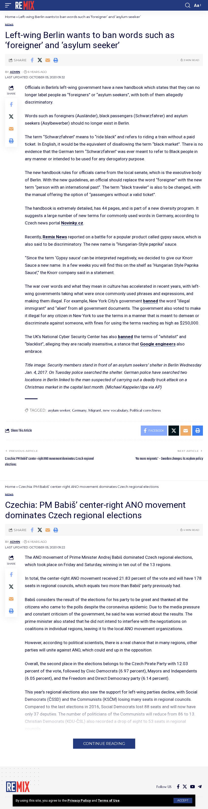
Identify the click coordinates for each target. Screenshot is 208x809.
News (9, 24)
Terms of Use (108, 800)
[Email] (47, 60)
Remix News (55, 236)
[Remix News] (24, 5)
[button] (183, 800)
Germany (79, 410)
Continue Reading (104, 743)
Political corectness (145, 410)
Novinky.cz (72, 222)
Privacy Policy (79, 800)
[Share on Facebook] (32, 60)
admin (15, 72)
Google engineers (158, 343)
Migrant (94, 410)
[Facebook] (178, 787)
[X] (184, 787)
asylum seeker (59, 410)
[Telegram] (200, 787)
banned (150, 300)
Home (10, 17)
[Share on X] (39, 60)
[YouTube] (192, 787)
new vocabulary (115, 410)
